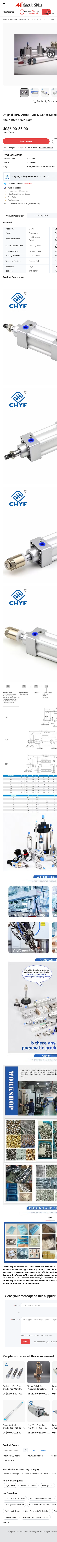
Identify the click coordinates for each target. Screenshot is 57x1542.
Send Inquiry (26, 141)
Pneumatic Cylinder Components (42, 1504)
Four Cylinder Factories (14, 1504)
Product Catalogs (40, 1450)
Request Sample (46, 147)
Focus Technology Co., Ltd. (33, 1531)
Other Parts (7, 1460)
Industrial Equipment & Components (23, 19)
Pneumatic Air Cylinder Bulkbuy (36, 1517)
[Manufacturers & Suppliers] (28, 4)
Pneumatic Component (47, 19)
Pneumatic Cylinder (11, 1455)
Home (5, 19)
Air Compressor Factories (40, 1498)
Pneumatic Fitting (34, 1455)
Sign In (7, 203)
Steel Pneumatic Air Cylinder (36, 1511)
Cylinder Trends (11, 1517)
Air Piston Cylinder (12, 1511)
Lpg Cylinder (10, 1485)
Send (25, 1341)
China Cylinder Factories (15, 1498)
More (5, 1522)
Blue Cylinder (47, 1485)
